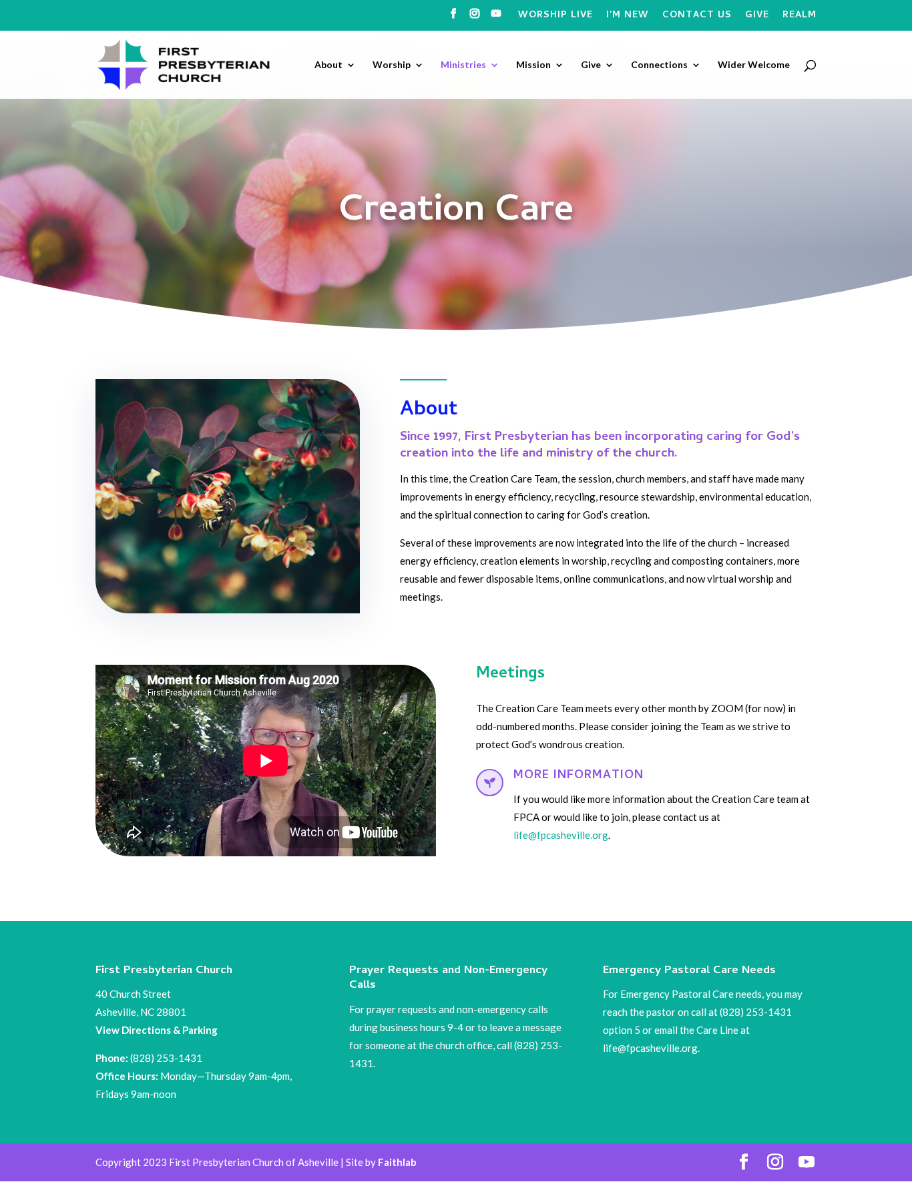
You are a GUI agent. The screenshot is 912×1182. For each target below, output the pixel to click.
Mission (533, 65)
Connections (659, 65)
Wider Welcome (754, 65)
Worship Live (555, 17)
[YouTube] (496, 18)
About (328, 65)
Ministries (463, 65)
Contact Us (697, 17)
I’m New (627, 17)
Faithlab (397, 1162)
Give (757, 17)
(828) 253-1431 (167, 1058)
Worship (392, 65)
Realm (799, 17)
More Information (578, 776)
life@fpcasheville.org (560, 835)
